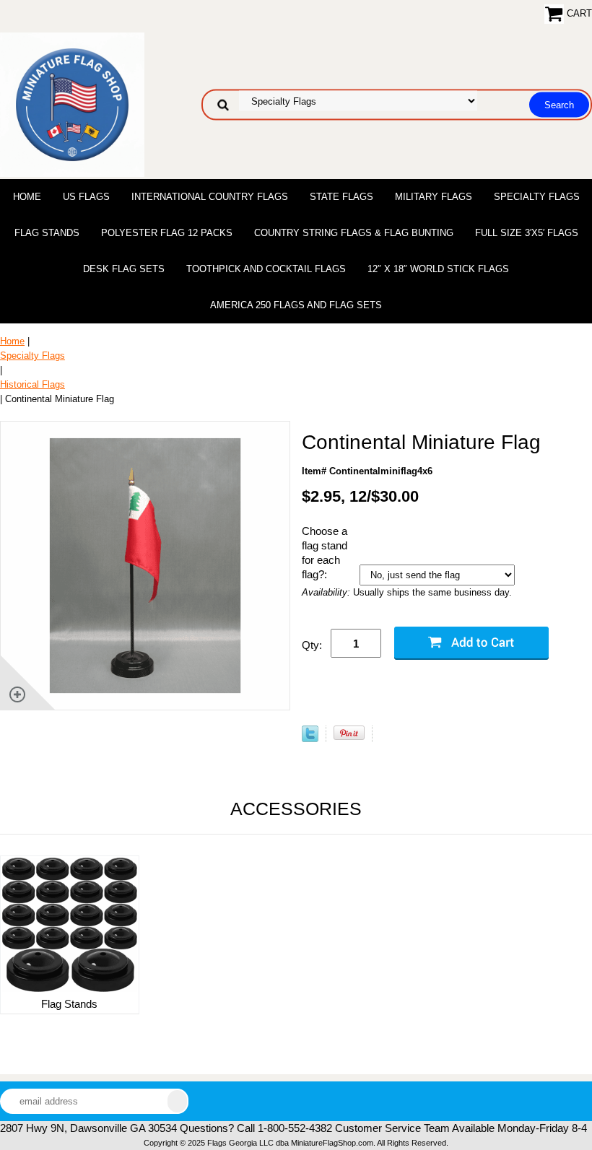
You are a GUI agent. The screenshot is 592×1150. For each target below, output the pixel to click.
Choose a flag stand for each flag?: (324, 552)
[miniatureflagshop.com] (72, 103)
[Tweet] (310, 738)
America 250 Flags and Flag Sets (296, 305)
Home (27, 196)
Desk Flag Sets (124, 268)
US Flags (86, 196)
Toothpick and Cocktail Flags (266, 268)
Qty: (312, 645)
